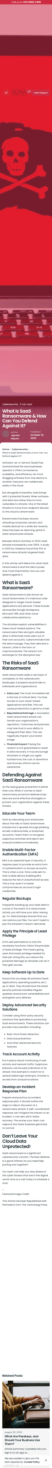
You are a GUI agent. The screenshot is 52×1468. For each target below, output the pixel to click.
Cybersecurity (10, 404)
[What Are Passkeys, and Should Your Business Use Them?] (26, 1404)
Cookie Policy (32, 1461)
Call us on (26, 2)
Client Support (41, 93)
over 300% (33, 544)
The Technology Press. (35, 1204)
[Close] (46, 1460)
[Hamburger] (6, 93)
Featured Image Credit (15, 1194)
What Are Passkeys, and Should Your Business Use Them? (22, 1440)
